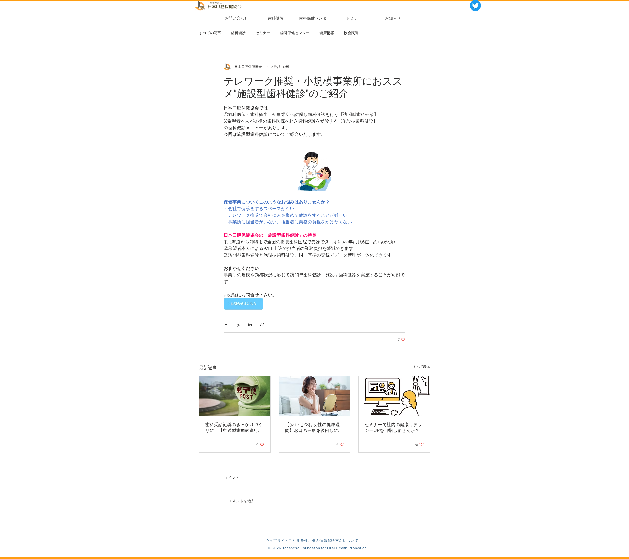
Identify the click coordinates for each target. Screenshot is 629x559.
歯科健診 (238, 33)
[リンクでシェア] (262, 324)
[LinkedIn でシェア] (250, 324)
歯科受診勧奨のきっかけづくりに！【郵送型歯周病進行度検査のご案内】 (234, 427)
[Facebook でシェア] (226, 324)
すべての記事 (210, 33)
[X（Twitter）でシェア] (238, 324)
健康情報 (326, 33)
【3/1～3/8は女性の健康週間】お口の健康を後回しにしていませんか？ (314, 427)
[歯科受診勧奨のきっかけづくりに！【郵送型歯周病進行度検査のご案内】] (234, 396)
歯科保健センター (295, 33)
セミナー (263, 33)
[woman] (314, 396)
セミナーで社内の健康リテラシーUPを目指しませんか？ (393, 427)
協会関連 (351, 33)
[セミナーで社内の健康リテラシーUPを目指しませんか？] (394, 396)
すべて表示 (421, 367)
